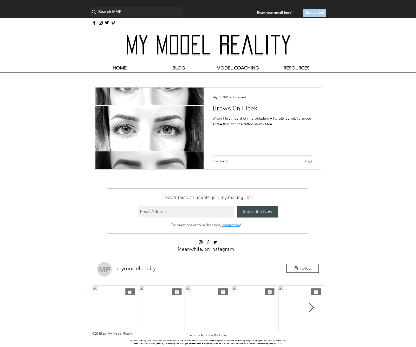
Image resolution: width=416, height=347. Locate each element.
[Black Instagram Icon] (200, 242)
